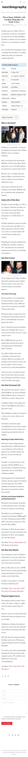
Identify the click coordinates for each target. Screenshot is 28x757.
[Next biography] (14, 7)
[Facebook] (3, 676)
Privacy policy (18, 752)
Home (2, 12)
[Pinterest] (8, 676)
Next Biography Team (8, 24)
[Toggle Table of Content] (15, 117)
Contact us (6, 752)
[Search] (20, 2)
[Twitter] (5, 676)
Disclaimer (12, 752)
